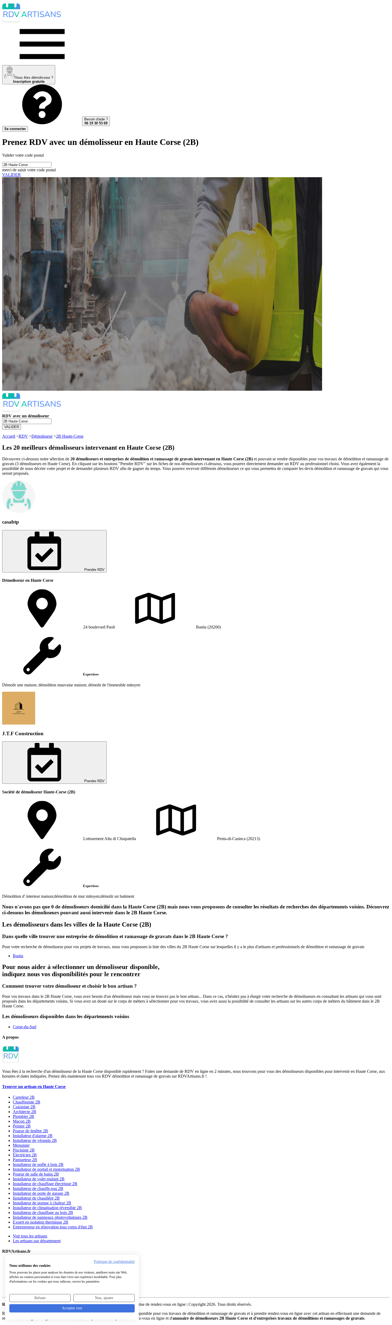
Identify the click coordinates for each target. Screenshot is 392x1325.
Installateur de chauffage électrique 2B (45, 1183)
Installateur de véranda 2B (35, 1140)
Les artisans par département (37, 1241)
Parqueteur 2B (25, 1159)
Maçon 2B (22, 1121)
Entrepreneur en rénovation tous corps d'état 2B (53, 1227)
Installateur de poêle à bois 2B (38, 1164)
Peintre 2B (22, 1126)
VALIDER (11, 174)
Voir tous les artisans (30, 1236)
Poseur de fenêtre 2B (30, 1131)
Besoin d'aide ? (96, 121)
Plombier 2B (23, 1116)
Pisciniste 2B (24, 1150)
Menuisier (21, 1145)
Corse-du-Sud (24, 1027)
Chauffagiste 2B (26, 1102)
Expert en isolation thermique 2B (40, 1222)
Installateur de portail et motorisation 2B (46, 1169)
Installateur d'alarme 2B (33, 1135)
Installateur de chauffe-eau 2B (38, 1188)
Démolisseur (42, 436)
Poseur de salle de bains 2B (36, 1174)
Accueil (8, 436)
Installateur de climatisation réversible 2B (47, 1207)
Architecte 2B (24, 1111)
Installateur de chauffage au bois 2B (43, 1212)
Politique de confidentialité (114, 1262)
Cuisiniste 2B (24, 1107)
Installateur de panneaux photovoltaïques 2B (50, 1217)
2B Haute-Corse (69, 436)
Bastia (18, 956)
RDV (23, 436)
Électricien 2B (25, 1155)
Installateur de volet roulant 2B (39, 1179)
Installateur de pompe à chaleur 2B (42, 1203)
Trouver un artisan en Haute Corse (34, 1086)
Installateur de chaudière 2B (36, 1198)
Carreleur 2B (24, 1097)
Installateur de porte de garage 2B (41, 1193)
